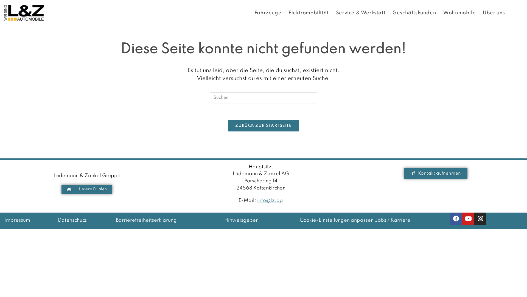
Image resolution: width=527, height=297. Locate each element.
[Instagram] (480, 219)
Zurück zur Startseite (263, 126)
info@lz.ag (270, 200)
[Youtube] (468, 219)
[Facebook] (456, 219)
